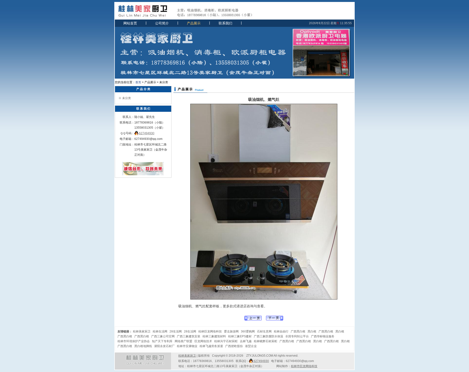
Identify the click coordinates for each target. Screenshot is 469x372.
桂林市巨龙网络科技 (304, 366)
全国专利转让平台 (297, 336)
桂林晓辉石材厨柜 (265, 341)
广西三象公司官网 (163, 336)
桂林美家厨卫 (141, 331)
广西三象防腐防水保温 (268, 336)
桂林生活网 (160, 331)
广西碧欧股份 (234, 346)
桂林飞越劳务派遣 (211, 346)
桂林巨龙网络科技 (210, 331)
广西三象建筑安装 (188, 336)
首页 (138, 82)
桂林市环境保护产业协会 (133, 341)
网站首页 (130, 23)
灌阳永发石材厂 (164, 346)
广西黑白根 (298, 331)
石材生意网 (264, 331)
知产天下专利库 (162, 341)
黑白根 (312, 331)
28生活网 (176, 331)
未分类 (126, 98)
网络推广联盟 (183, 341)
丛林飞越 (246, 341)
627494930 (146, 133)
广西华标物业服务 (322, 336)
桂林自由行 (281, 331)
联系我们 (225, 23)
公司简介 (162, 23)
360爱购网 (248, 331)
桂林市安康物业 (187, 346)
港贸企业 (251, 346)
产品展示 (194, 23)
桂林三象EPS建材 (240, 336)
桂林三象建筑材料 (214, 336)
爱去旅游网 (231, 331)
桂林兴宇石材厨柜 (226, 341)
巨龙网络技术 (203, 341)
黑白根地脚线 (143, 346)
